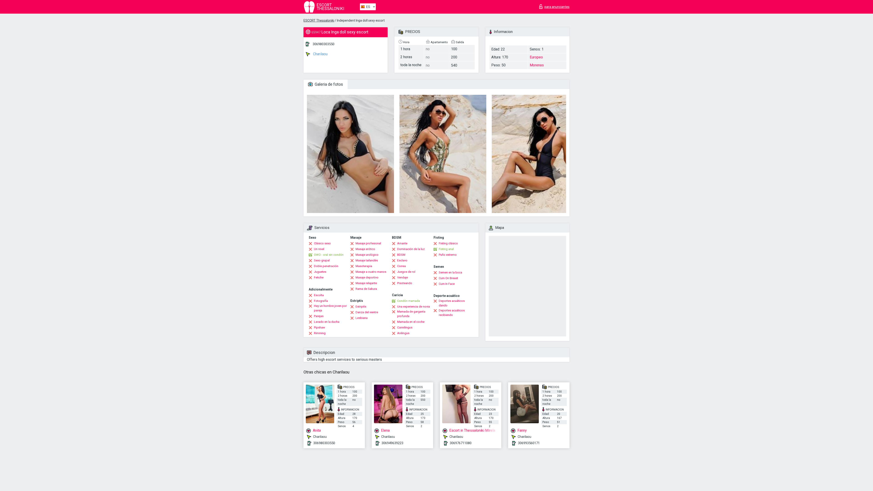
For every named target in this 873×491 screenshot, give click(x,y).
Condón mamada (408, 301)
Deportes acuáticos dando (452, 303)
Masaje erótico (365, 249)
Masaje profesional (368, 243)
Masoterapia (364, 266)
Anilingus (403, 333)
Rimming (320, 333)
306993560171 (529, 443)
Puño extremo (448, 254)
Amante (402, 243)
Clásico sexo (322, 243)
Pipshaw (319, 327)
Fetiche (319, 277)
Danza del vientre (367, 312)
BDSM (401, 254)
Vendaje (402, 277)
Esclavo (402, 260)
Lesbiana (362, 318)
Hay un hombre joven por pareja (330, 308)
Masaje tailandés (367, 260)
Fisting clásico (448, 243)
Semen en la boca (450, 272)
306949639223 (392, 443)
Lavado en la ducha (326, 321)
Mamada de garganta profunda (411, 314)
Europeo (536, 57)
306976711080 (461, 443)
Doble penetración (326, 266)
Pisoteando (404, 283)
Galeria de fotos (328, 84)
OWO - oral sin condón (329, 254)
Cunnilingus (404, 327)
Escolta (319, 295)
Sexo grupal (322, 260)
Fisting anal (446, 249)
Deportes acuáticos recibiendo (452, 313)
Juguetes (320, 271)
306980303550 (323, 44)
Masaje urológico (367, 254)
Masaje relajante (366, 283)
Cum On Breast (448, 278)
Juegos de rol (406, 271)
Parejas (319, 316)
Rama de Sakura (366, 289)
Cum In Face (447, 284)
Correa (401, 266)
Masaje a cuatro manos (371, 271)
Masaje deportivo (367, 277)
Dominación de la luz (411, 249)
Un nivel (319, 249)
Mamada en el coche (410, 321)
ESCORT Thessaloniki (319, 20)
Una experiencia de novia (413, 306)
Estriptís (361, 306)
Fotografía (321, 301)
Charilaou (320, 54)
